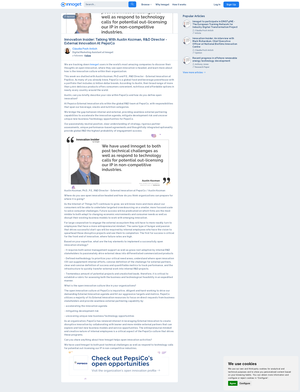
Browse (145, 4)
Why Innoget (162, 4)
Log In (217, 4)
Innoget (94, 64)
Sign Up (231, 4)
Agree (233, 383)
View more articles (193, 72)
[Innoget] (71, 4)
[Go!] (132, 4)
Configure (245, 383)
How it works (179, 4)
